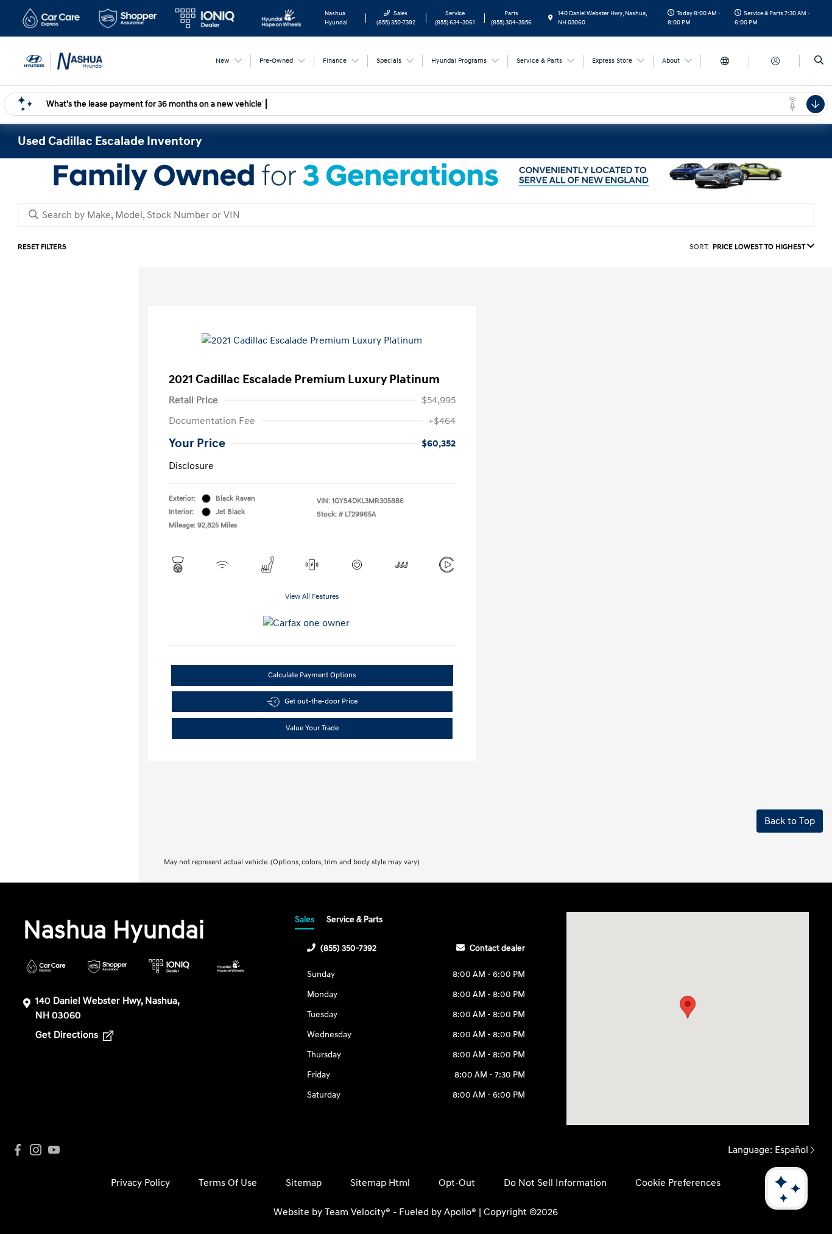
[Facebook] (18, 1150)
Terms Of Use (228, 1183)
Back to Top (789, 821)
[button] (688, 1007)
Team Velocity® (357, 1212)
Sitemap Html (380, 1183)
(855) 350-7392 (348, 948)
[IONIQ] (169, 966)
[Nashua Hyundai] (73, 60)
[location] (550, 18)
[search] (818, 61)
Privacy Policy (140, 1183)
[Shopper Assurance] (107, 966)
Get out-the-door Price (321, 701)
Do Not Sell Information (555, 1183)
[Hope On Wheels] (230, 966)
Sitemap (304, 1183)
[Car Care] (46, 966)
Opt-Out (457, 1183)
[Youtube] (54, 1150)
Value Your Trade (312, 728)
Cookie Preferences (678, 1183)
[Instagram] (36, 1150)
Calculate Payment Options (312, 675)
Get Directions (67, 1035)
